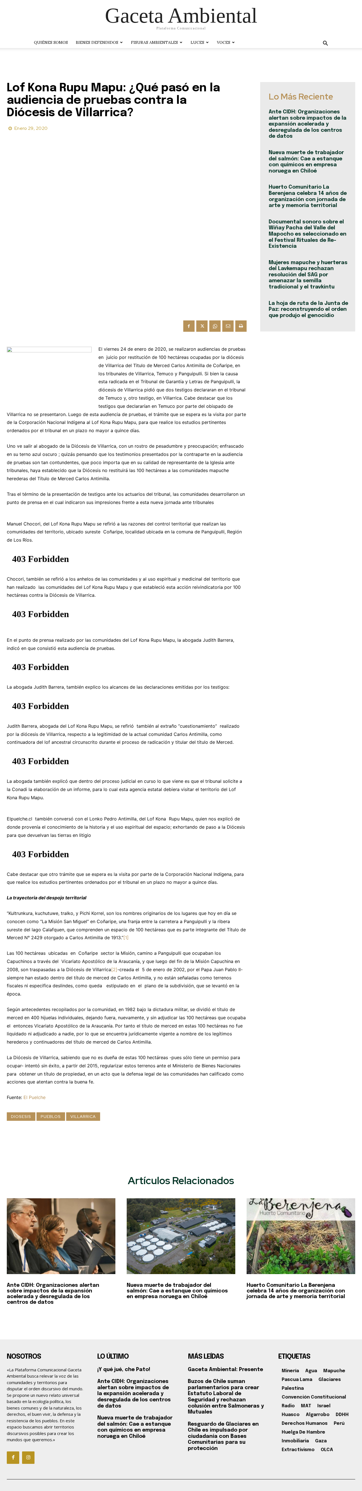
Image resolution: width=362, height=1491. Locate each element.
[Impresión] (241, 326)
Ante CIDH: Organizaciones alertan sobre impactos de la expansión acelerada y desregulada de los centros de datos (307, 124)
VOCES (223, 42)
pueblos (51, 1116)
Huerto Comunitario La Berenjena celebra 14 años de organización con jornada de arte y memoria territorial (296, 1291)
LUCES (197, 42)
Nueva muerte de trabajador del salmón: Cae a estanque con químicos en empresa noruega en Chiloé (177, 1291)
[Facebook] (189, 326)
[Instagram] (28, 1457)
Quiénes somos (51, 42)
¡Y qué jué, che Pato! (123, 1369)
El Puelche (34, 1097)
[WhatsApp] (215, 326)
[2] (114, 969)
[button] (325, 44)
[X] (202, 326)
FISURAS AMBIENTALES (154, 42)
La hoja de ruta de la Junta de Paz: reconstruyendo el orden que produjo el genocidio (308, 309)
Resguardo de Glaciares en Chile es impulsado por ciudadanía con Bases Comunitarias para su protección (223, 1436)
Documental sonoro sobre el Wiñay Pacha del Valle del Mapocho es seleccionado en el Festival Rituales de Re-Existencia (307, 234)
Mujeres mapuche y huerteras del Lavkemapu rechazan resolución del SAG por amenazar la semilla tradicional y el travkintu (308, 275)
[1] (126, 937)
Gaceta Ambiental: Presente (225, 1369)
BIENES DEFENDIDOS (97, 42)
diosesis (21, 1116)
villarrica (83, 1116)
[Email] (228, 326)
